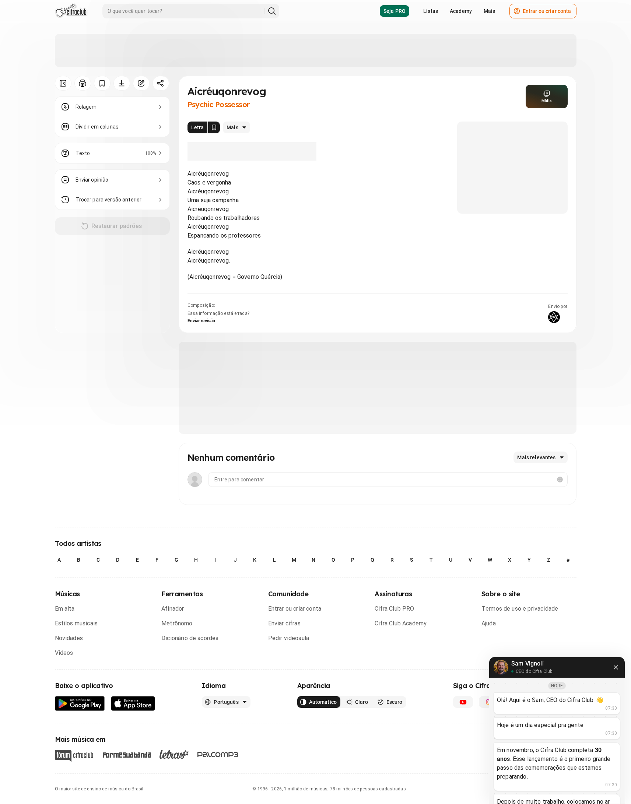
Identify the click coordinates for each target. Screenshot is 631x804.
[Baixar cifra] (121, 83)
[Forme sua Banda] (126, 754)
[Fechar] (616, 667)
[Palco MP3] (217, 754)
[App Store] (133, 703)
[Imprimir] (82, 83)
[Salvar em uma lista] (102, 83)
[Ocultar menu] (63, 83)
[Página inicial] (71, 11)
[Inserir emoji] (560, 479)
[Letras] (174, 754)
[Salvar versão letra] (214, 127)
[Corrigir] (141, 83)
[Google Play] (80, 703)
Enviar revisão (201, 320)
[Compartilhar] (161, 83)
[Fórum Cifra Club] (74, 756)
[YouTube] (463, 702)
